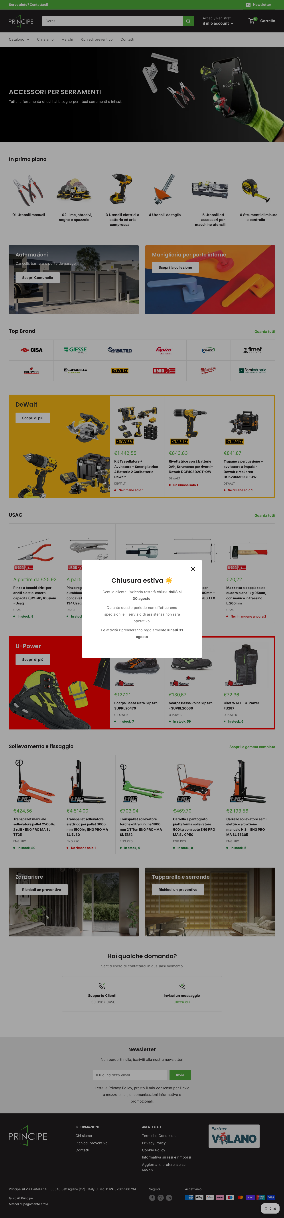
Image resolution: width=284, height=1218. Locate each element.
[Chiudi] (193, 569)
